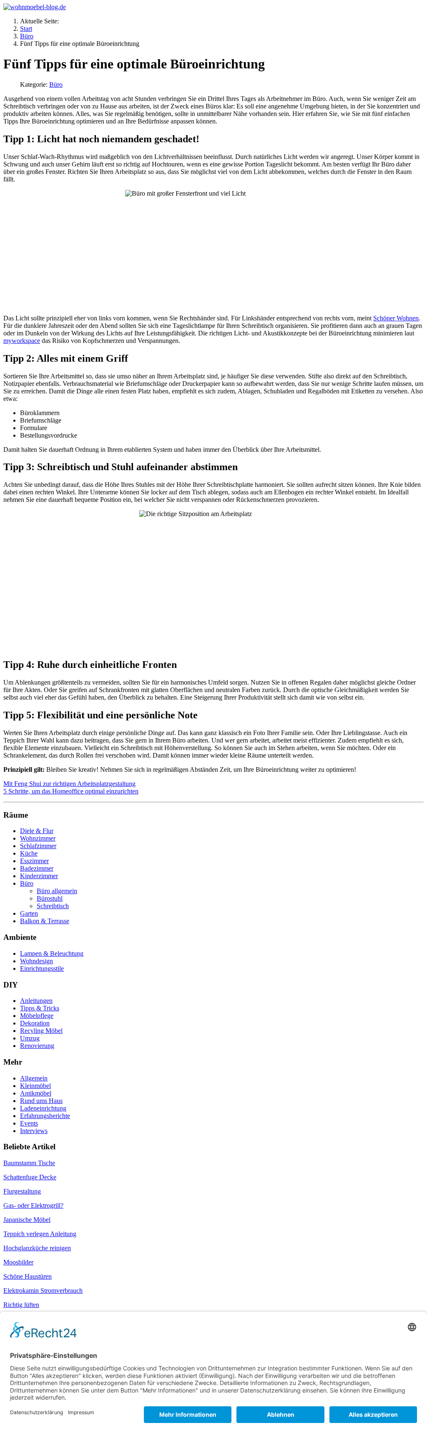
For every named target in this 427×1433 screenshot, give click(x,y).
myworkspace (21, 340)
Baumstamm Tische (29, 1162)
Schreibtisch (53, 905)
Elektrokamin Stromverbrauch (43, 1290)
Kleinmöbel (35, 1085)
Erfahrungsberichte (45, 1115)
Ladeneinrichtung (43, 1108)
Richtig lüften (21, 1304)
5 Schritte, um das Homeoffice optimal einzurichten (70, 791)
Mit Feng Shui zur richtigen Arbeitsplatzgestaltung (69, 783)
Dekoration (35, 1023)
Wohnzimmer (37, 838)
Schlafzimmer (38, 845)
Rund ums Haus (41, 1100)
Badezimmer (36, 868)
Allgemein (34, 1078)
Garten (29, 913)
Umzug (30, 1038)
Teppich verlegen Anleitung (39, 1233)
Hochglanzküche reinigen (37, 1248)
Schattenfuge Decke (29, 1177)
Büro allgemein (57, 890)
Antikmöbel (35, 1093)
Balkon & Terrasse (44, 920)
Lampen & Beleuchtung (51, 953)
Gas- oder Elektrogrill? (33, 1205)
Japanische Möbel (26, 1219)
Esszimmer (34, 860)
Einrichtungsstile (42, 968)
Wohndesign (36, 961)
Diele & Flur (36, 830)
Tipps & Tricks (39, 1008)
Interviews (34, 1130)
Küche (29, 853)
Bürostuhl (50, 898)
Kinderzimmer (39, 875)
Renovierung (37, 1045)
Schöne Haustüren (27, 1276)
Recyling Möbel (41, 1030)
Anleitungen (36, 1000)
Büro (56, 84)
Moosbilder (18, 1262)
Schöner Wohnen (396, 318)
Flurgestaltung (22, 1191)
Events (29, 1123)
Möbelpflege (36, 1015)
